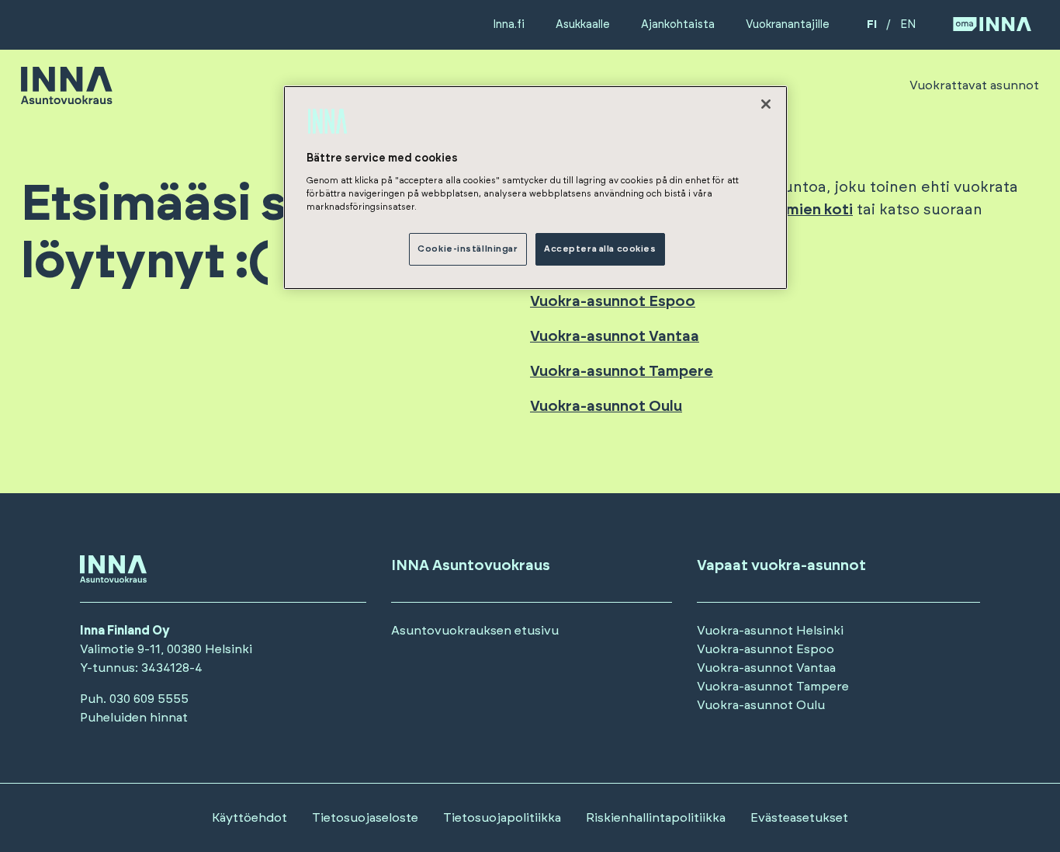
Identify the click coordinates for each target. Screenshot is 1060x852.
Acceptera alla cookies (600, 249)
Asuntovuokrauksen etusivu (475, 630)
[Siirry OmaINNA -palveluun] (992, 25)
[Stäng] (766, 104)
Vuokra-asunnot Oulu (761, 705)
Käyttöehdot (249, 818)
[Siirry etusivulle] (67, 97)
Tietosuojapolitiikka (502, 818)
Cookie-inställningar (467, 249)
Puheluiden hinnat (134, 717)
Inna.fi (509, 24)
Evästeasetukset (799, 818)
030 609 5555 (149, 699)
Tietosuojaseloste (365, 818)
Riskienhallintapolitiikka (656, 818)
